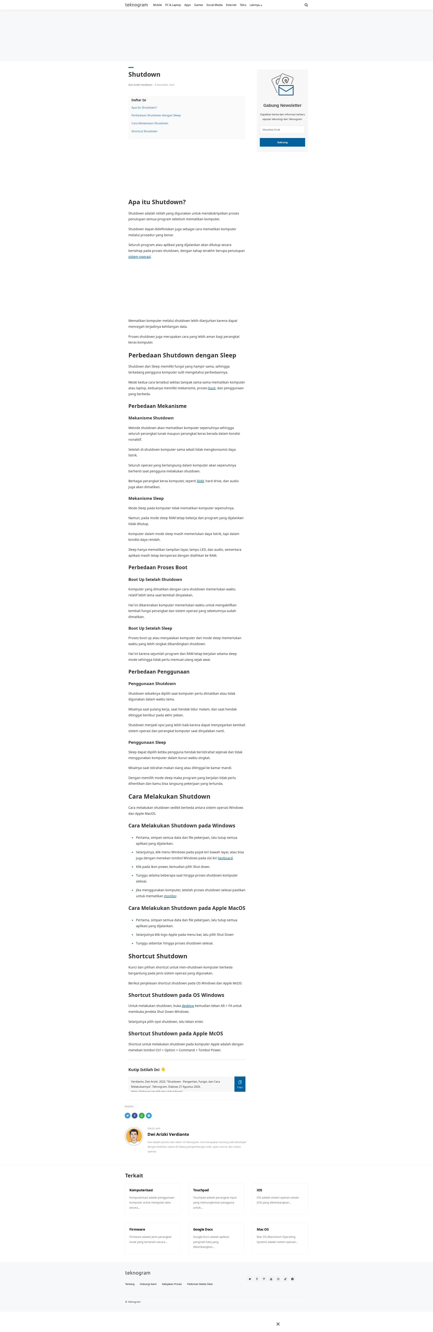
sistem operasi (139, 256)
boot (211, 388)
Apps (187, 5)
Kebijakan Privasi (172, 1284)
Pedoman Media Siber (200, 1284)
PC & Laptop (173, 5)
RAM (200, 481)
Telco (243, 5)
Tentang (129, 1284)
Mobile (157, 5)
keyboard (225, 858)
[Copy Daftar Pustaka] (239, 1084)
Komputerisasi (141, 1190)
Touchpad (201, 1190)
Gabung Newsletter (282, 105)
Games (198, 5)
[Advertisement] (216, 35)
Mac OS (263, 1229)
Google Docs (203, 1229)
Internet (231, 5)
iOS (259, 1190)
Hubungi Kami (148, 1284)
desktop (188, 1006)
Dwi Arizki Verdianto (140, 84)
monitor (170, 896)
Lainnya (255, 5)
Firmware (137, 1229)
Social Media (215, 5)
